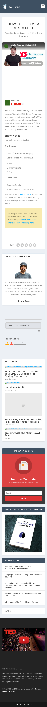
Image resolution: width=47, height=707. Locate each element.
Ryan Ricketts (25, 194)
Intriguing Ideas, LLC (25, 689)
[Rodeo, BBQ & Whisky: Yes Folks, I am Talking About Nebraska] (23, 404)
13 (39, 33)
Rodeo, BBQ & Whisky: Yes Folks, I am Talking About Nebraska (23, 420)
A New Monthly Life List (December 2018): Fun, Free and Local (23, 594)
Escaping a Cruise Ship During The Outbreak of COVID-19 (23, 576)
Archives (12, 691)
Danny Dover (19, 33)
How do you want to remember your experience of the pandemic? (19, 567)
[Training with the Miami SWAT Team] (23, 429)
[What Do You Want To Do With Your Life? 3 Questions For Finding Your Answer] (23, 367)
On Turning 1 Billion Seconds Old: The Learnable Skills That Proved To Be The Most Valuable (22, 585)
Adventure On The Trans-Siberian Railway (21, 602)
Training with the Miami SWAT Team (22, 434)
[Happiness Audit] (23, 383)
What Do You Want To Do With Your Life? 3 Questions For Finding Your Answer (22, 374)
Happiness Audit (14, 387)
